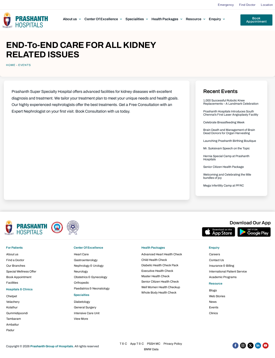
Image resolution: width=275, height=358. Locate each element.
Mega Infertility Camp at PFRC (223, 185)
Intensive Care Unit (86, 313)
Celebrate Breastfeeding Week (223, 122)
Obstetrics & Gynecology (90, 277)
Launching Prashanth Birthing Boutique (229, 140)
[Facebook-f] (235, 345)
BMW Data (151, 349)
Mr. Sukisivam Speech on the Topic (226, 148)
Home (10, 65)
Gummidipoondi (17, 313)
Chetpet (11, 296)
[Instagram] (243, 345)
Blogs (213, 290)
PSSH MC (153, 343)
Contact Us (216, 260)
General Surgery (85, 307)
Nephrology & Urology (89, 265)
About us (12, 254)
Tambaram (13, 318)
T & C (123, 343)
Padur (10, 330)
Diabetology (82, 301)
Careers (214, 254)
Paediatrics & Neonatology (92, 288)
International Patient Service (228, 271)
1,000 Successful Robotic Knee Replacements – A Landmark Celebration (230, 102)
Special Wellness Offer (21, 271)
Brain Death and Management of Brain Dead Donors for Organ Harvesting (229, 131)
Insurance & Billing (221, 265)
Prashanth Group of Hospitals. (52, 346)
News (213, 301)
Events (24, 65)
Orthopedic (81, 282)
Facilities (12, 282)
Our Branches (15, 265)
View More (81, 318)
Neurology (81, 271)
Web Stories (217, 296)
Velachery (13, 301)
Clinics (213, 313)
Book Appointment (18, 277)
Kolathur (12, 307)
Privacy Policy (172, 343)
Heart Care (81, 254)
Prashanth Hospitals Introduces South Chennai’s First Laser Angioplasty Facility (230, 113)
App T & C (137, 343)
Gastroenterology (86, 260)
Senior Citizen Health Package (223, 166)
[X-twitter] (250, 345)
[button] (72, 19)
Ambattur (12, 324)
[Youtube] (265, 345)
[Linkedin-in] (258, 345)
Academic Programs (223, 277)
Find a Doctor (15, 260)
